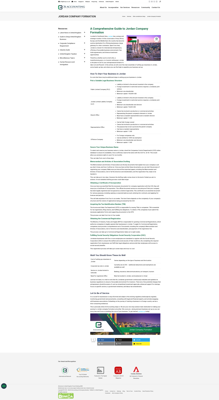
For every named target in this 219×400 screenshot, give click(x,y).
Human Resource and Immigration (67, 63)
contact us (141, 311)
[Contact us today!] (4, 388)
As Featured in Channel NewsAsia (136, 377)
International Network (65, 376)
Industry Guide (65, 50)
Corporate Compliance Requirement (67, 44)
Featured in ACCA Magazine (118, 377)
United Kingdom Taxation (68, 54)
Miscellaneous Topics (67, 58)
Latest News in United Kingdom (70, 33)
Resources (62, 29)
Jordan (110, 36)
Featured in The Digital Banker (100, 377)
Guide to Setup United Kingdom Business (70, 38)
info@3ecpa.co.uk (65, 1)
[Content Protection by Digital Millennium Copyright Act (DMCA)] (66, 398)
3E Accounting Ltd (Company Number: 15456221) (82, 390)
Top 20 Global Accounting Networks (83, 375)
